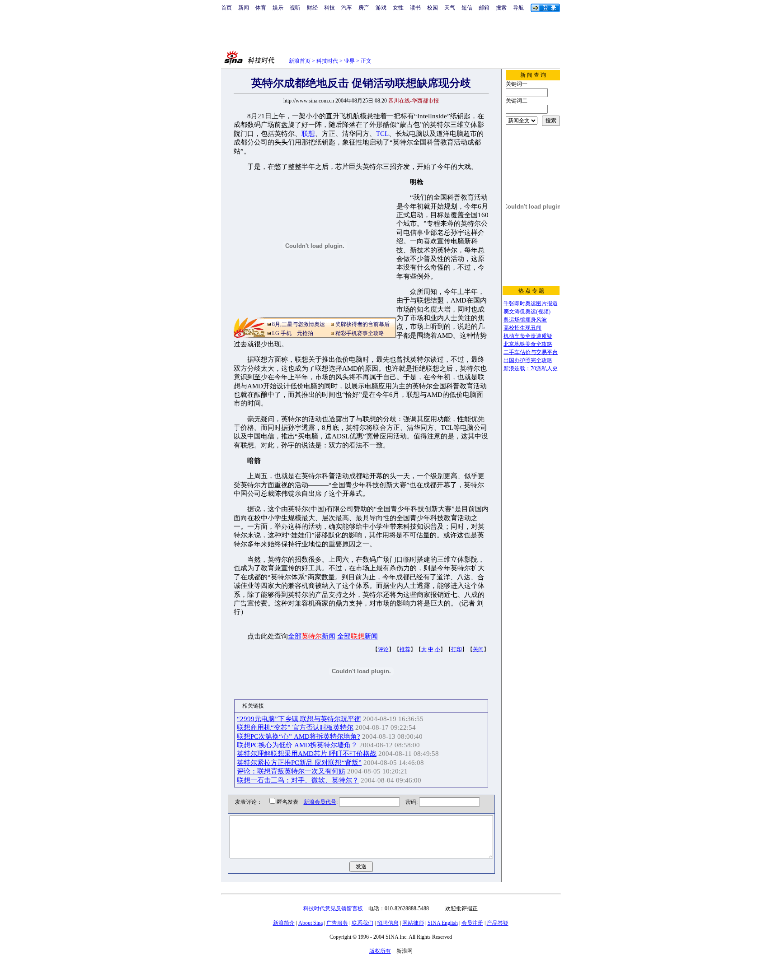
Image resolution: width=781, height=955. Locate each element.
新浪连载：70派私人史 (530, 368)
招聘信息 (388, 923)
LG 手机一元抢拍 (292, 333)
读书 (415, 8)
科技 (329, 8)
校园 (432, 8)
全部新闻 (311, 636)
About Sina (310, 923)
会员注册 (472, 923)
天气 (449, 8)
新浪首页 (300, 61)
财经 (312, 8)
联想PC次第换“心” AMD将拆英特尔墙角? (298, 736)
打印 (456, 649)
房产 (363, 8)
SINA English (443, 923)
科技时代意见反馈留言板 (333, 908)
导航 (518, 8)
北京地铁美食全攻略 (527, 344)
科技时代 (327, 61)
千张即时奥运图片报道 (530, 303)
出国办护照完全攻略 (527, 360)
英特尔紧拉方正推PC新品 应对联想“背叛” (299, 762)
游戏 (381, 8)
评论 (383, 649)
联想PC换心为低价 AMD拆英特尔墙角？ (297, 745)
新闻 (243, 8)
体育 (260, 8)
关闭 (478, 649)
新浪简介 (284, 923)
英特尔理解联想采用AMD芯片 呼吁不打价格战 (306, 753)
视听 (295, 8)
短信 (466, 8)
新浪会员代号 (320, 802)
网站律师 (413, 923)
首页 (226, 8)
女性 (398, 8)
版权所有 (380, 951)
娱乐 (278, 8)
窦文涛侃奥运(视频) (526, 311)
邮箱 (484, 8)
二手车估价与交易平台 (530, 352)
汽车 (346, 8)
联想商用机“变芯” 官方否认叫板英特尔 (295, 727)
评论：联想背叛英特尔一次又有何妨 (291, 771)
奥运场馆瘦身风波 (525, 320)
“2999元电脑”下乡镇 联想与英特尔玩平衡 (299, 718)
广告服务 (337, 923)
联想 (308, 133)
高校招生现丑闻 (522, 328)
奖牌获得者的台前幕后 (362, 324)
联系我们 (362, 923)
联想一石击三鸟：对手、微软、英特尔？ (298, 780)
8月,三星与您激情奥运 (298, 324)
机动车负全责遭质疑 (527, 336)
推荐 (405, 649)
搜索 (501, 8)
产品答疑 (497, 923)
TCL (382, 133)
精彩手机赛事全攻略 (359, 333)
